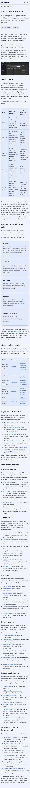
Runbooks (24, 384)
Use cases (5, 502)
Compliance (6, 600)
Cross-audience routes (11, 345)
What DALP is (7, 79)
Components (6, 539)
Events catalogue (8, 657)
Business (13, 366)
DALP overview (11, 434)
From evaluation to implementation (9, 728)
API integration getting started (11, 639)
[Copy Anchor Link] (15, 80)
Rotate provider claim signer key (12, 691)
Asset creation (7, 593)
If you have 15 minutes (11, 411)
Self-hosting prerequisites (10, 695)
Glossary (5, 507)
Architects (14, 375)
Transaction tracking (8, 664)
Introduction (10, 423)
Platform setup (7, 588)
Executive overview (8, 469)
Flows (4, 546)
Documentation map (10, 464)
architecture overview (15, 331)
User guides (24, 447)
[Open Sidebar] (27, 2)
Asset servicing (7, 606)
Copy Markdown (7, 27)
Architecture (5, 518)
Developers (14, 382)
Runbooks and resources (10, 673)
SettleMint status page (9, 718)
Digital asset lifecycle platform (16, 427)
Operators (13, 391)
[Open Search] (25, 2)
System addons (7, 613)
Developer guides (7, 622)
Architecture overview (16, 441)
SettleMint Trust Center (10, 709)
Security (5, 560)
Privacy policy (7, 704)
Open (15, 27)
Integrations (6, 551)
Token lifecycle (7, 651)
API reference (7, 644)
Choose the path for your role (12, 225)
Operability (22, 377)
